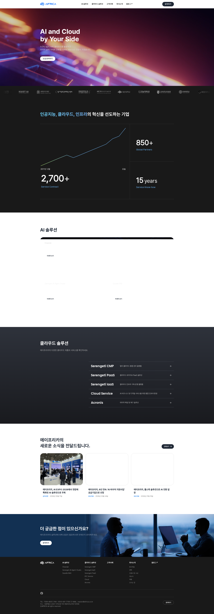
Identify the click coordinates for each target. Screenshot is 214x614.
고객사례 (110, 563)
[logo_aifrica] (48, 3)
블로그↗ (155, 563)
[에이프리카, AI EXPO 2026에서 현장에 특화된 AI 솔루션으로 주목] (61, 455)
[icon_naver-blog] (53, 593)
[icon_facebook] (41, 593)
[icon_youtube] (47, 593)
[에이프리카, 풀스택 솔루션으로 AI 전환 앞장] (152, 455)
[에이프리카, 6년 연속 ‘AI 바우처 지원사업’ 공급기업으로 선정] (107, 455)
